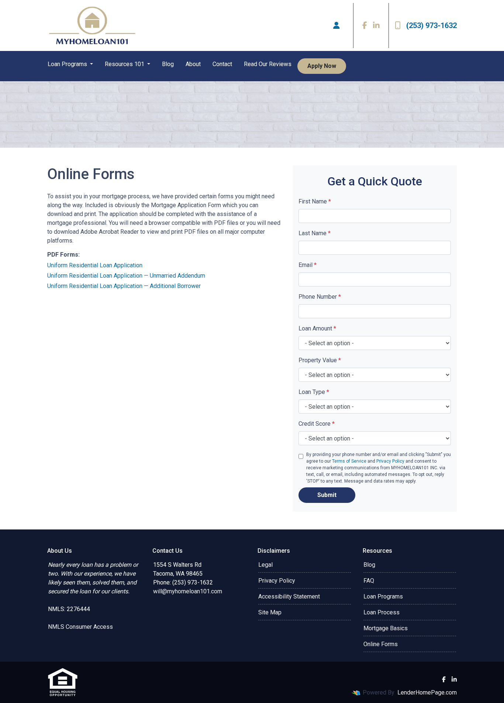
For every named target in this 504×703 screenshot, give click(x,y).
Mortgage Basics (385, 628)
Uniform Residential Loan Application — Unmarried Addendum (126, 275)
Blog (168, 64)
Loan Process (381, 612)
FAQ (368, 580)
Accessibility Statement (289, 596)
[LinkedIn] (376, 25)
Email (307, 264)
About (193, 64)
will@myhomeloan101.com (187, 591)
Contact (222, 64)
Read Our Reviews (267, 64)
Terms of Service (349, 461)
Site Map (270, 612)
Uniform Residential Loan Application (94, 265)
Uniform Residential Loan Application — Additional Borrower (124, 285)
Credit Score (316, 423)
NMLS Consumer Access (80, 626)
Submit (326, 494)
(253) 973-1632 (431, 25)
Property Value (319, 360)
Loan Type (313, 391)
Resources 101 (125, 64)
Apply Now (321, 65)
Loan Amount (317, 328)
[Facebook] (364, 25)
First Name (314, 201)
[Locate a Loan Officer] (336, 25)
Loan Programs (68, 64)
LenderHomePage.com (427, 692)
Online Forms (380, 644)
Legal (265, 564)
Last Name (314, 233)
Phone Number (319, 296)
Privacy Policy (390, 461)
